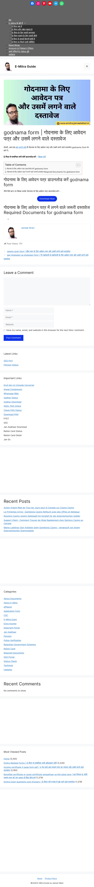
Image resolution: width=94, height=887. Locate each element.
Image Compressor (13, 389)
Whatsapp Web (11, 393)
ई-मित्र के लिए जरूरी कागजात (23, 32)
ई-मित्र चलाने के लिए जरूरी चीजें (24, 36)
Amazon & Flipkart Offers (21, 48)
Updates (8, 669)
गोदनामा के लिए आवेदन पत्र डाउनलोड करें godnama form (27, 168)
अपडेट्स (12, 54)
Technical (8, 665)
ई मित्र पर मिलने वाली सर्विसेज (23, 42)
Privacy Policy (51, 878)
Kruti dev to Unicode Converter (19, 385)
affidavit (8, 607)
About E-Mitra (11, 603)
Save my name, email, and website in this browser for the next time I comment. (45, 330)
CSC (6, 615)
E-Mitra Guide (25, 66)
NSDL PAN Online (12, 406)
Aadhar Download (12, 402)
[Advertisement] (47, 11)
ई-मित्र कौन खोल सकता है (22, 29)
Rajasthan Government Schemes (20, 644)
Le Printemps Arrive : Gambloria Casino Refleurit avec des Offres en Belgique (42, 512)
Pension (8, 636)
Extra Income (10, 623)
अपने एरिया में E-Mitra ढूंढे (19, 51)
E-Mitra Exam (10, 619)
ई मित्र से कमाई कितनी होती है (23, 39)
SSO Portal (9, 657)
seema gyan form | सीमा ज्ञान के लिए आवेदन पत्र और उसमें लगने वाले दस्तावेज (38, 251)
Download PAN (11, 414)
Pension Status (11, 365)
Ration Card (9, 649)
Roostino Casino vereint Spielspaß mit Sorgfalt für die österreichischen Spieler (42, 516)
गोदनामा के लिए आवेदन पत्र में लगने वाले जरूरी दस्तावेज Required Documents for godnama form (43, 172)
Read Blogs (14, 45)
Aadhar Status (11, 398)
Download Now (47, 198)
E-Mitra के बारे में (16, 23)
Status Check (10, 661)
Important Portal (12, 628)
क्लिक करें (42, 157)
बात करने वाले (20, 147)
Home (7, 759)
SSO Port (8, 361)
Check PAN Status (13, 410)
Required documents (14, 653)
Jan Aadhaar (10, 632)
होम (10, 20)
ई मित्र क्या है (17, 26)
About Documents (12, 598)
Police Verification (12, 640)
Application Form (12, 611)
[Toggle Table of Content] (77, 165)
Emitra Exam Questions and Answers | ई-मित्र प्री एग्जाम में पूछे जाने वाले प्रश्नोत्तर (39, 782)
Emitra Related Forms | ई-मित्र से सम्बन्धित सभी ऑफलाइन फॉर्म (30, 763)
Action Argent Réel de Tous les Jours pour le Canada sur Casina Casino (39, 507)
